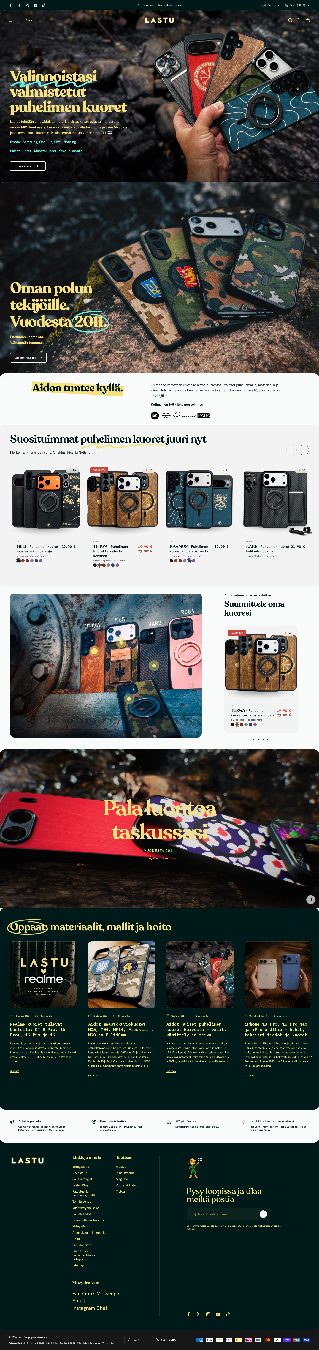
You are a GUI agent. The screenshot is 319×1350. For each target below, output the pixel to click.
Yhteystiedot (81, 1167)
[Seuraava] (304, 450)
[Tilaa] (263, 1214)
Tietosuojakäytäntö (35, 1343)
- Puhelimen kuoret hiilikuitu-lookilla (267, 549)
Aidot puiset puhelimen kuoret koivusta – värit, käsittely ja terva (196, 1029)
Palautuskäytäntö (17, 1343)
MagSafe (122, 1179)
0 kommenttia (45, 1015)
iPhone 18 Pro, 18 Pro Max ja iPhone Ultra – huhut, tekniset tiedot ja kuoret (276, 1029)
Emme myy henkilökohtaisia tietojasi (83, 1255)
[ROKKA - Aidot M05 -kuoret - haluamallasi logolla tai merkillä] (129, 699)
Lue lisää (14, 1071)
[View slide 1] (254, 740)
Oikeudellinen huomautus (88, 1343)
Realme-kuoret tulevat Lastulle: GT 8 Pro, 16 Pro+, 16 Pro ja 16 (37, 1029)
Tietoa (120, 1191)
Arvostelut (79, 1173)
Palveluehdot (81, 1214)
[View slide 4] (268, 740)
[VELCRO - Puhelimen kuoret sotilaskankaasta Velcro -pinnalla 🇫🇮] (121, 642)
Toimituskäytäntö (67, 1343)
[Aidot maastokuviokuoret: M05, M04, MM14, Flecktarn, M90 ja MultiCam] (121, 974)
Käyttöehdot (52, 1343)
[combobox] (271, 5)
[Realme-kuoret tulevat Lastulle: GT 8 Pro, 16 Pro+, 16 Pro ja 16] (43, 974)
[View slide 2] (259, 740)
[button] (310, 899)
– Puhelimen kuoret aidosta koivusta (189, 549)
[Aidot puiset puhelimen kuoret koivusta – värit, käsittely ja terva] (200, 974)
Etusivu (121, 1167)
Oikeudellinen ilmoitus (88, 1220)
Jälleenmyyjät (82, 1179)
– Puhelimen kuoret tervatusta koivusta (110, 551)
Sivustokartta (81, 1245)
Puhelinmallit (125, 1173)
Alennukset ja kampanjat (89, 1233)
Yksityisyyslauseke (85, 1208)
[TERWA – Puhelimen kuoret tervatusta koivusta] (94, 651)
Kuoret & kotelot (127, 1185)
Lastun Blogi (80, 1185)
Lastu (20, 541)
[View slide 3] (263, 740)
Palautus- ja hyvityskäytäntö (83, 1193)
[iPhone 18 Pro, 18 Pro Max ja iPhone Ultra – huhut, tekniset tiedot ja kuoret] (278, 974)
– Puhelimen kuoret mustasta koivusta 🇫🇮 (37, 549)
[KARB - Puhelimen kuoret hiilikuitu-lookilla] (154, 666)
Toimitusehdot (82, 1202)
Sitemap (78, 1265)
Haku (76, 1239)
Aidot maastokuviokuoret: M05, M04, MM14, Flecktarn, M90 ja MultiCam (120, 1029)
